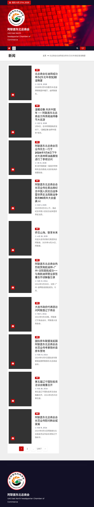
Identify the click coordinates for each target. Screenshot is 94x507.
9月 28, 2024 (42, 389)
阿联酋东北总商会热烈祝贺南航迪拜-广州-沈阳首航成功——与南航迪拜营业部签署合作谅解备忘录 (46, 270)
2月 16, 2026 (42, 84)
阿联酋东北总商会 (18, 29)
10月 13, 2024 (42, 355)
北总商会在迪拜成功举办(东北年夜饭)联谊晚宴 (46, 77)
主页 (44, 55)
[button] (77, 48)
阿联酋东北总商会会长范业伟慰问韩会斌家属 (46, 421)
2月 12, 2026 (42, 123)
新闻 (37, 70)
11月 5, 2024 (42, 314)
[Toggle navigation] (14, 48)
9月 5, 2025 (41, 205)
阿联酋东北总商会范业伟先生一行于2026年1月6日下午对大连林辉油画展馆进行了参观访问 (46, 152)
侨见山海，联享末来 (46, 232)
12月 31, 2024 (42, 281)
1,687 (39, 448)
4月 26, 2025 (42, 236)
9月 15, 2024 (42, 428)
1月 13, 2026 (42, 163)
